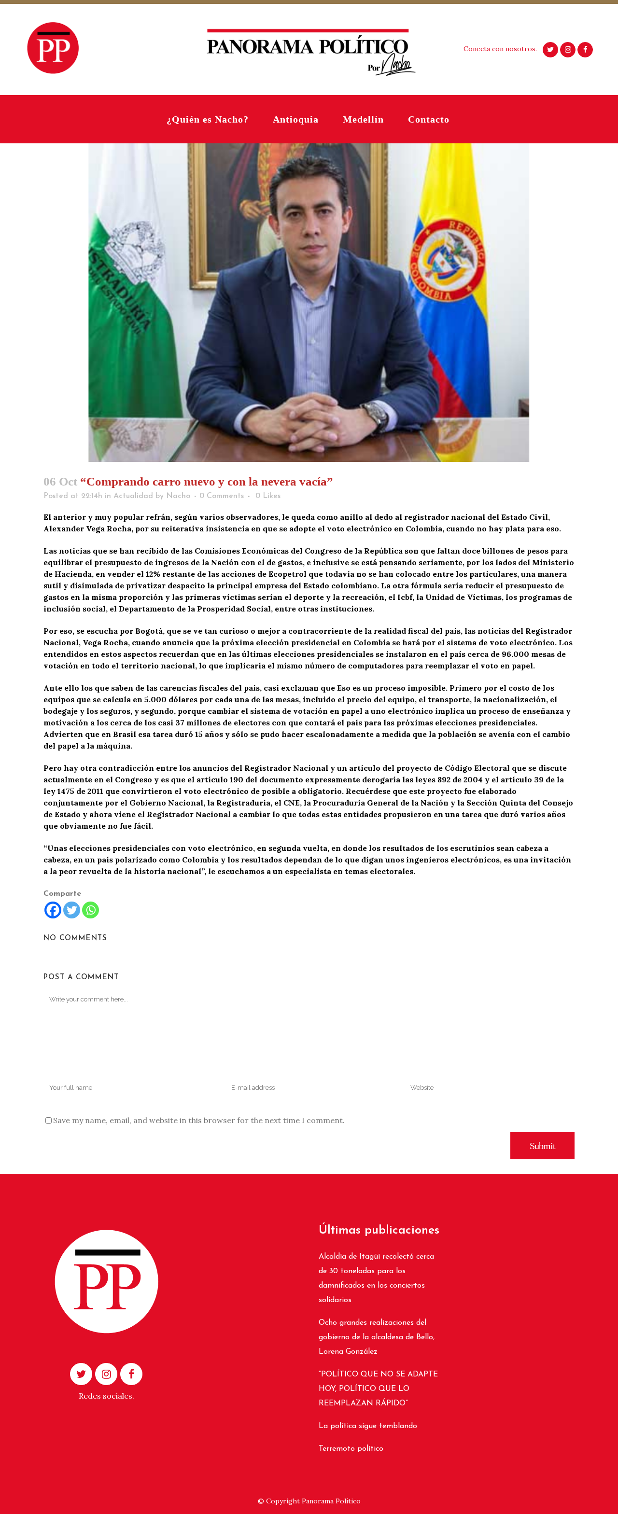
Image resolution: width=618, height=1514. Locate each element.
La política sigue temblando (368, 1426)
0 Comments (221, 496)
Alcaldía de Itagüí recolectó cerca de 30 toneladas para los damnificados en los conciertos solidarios (376, 1278)
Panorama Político (331, 1501)
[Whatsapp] (90, 910)
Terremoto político (351, 1449)
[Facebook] (52, 910)
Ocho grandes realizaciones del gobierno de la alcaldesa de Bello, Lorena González (377, 1337)
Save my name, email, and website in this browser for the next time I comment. (199, 1120)
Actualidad (133, 496)
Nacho (178, 496)
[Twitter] (71, 910)
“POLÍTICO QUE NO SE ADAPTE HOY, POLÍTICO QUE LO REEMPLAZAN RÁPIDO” (378, 1389)
